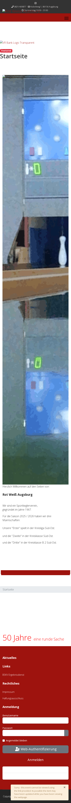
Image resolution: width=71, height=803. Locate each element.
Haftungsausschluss (12, 698)
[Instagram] (35, 3)
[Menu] (66, 18)
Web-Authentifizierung (38, 749)
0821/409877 (20, 6)
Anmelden (36, 760)
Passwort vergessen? (16, 769)
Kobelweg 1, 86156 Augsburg (44, 6)
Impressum (8, 691)
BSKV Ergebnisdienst (13, 674)
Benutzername (10, 715)
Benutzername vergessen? (19, 776)
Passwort (7, 728)
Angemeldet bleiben (16, 740)
